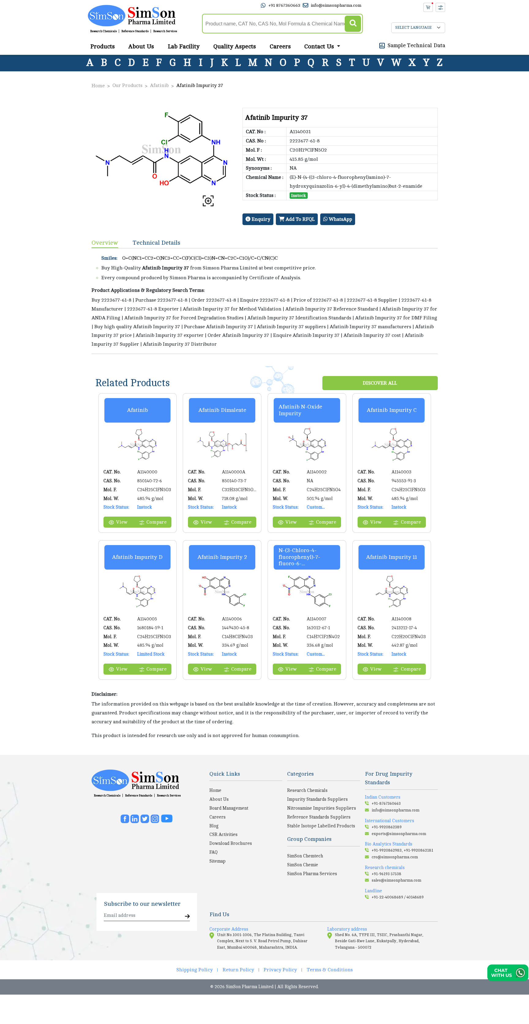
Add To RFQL (299, 219)
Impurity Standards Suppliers (317, 799)
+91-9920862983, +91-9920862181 (402, 850)
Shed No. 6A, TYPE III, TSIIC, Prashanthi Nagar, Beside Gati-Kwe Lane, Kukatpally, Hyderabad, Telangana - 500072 (379, 941)
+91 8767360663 (284, 5)
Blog (214, 825)
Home (98, 85)
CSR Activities (223, 834)
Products (102, 46)
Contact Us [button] (320, 46)
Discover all (380, 383)
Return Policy (238, 970)
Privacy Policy (280, 970)
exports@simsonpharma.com (399, 834)
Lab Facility (184, 46)
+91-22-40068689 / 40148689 (398, 897)
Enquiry (260, 219)
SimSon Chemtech (305, 855)
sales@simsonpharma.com (396, 880)
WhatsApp (340, 219)
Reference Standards (135, 31)
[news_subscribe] (187, 916)
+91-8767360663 (386, 803)
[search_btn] (353, 24)
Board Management (228, 808)
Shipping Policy (194, 970)
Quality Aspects (234, 46)
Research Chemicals (103, 31)
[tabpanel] (265, 301)
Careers (280, 46)
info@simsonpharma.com (336, 5)
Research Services (165, 31)
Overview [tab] (105, 242)
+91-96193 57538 (386, 874)
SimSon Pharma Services (312, 873)
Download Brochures (230, 843)
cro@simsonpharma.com (395, 857)
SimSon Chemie (302, 864)
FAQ (213, 852)
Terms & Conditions (330, 970)
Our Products (127, 85)
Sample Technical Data (416, 45)
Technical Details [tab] (156, 242)
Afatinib (159, 85)
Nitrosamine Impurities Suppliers (321, 808)
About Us (141, 46)
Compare (156, 522)
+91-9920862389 (387, 827)
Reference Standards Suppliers (319, 817)
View (121, 522)
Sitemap (217, 861)
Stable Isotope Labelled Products (321, 825)
